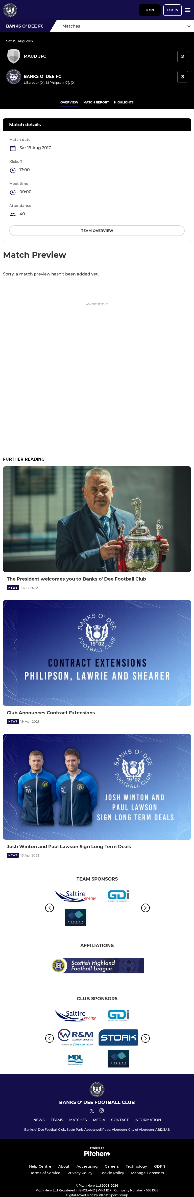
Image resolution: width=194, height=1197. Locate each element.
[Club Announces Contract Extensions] (97, 653)
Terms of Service (45, 1173)
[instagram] (101, 1111)
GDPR (159, 1166)
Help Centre (40, 1166)
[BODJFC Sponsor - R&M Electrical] (75, 1038)
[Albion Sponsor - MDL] (75, 1059)
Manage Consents (147, 1173)
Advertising (87, 1166)
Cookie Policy (112, 1173)
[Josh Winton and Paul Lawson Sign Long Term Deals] (97, 787)
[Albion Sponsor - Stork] (118, 1038)
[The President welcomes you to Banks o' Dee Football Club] (97, 519)
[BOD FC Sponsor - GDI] (118, 897)
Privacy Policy (79, 1173)
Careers (112, 1166)
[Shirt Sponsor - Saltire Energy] (75, 897)
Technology (136, 1166)
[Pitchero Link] (97, 1154)
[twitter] (92, 1111)
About (63, 1166)
